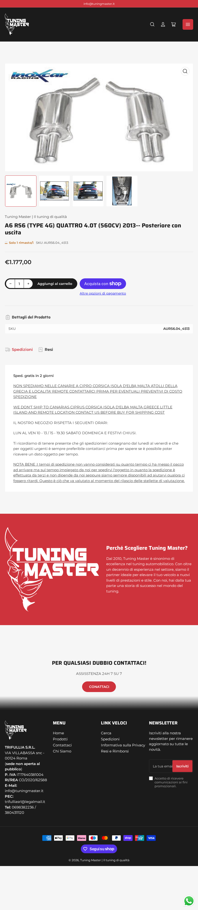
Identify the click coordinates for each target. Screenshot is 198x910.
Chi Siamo (62, 751)
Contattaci (62, 745)
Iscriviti (182, 766)
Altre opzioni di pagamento (103, 293)
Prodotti (60, 739)
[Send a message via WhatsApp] (189, 901)
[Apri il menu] (188, 24)
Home (58, 733)
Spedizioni (22, 349)
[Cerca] (152, 24)
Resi (49, 349)
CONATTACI (99, 687)
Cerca (106, 733)
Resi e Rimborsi (115, 751)
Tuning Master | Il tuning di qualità (36, 216)
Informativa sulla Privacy (123, 745)
